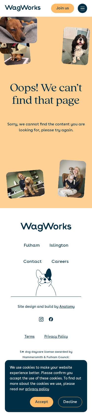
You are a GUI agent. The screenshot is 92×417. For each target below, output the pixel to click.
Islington (59, 245)
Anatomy (67, 307)
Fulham (32, 245)
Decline (70, 402)
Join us (62, 8)
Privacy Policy (56, 336)
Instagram (41, 319)
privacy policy (37, 389)
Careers (60, 261)
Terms (30, 336)
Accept (41, 402)
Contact (32, 261)
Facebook (51, 319)
